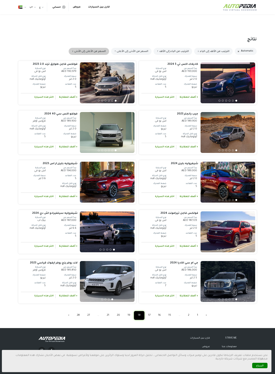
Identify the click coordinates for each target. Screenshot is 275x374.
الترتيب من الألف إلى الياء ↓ (213, 51)
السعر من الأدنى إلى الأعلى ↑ (131, 51)
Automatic (247, 51)
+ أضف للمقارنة (189, 97)
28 (78, 315)
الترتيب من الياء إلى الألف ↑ (173, 51)
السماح (260, 365)
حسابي (56, 7)
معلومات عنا (229, 346)
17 (149, 315)
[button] (236, 101)
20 (118, 315)
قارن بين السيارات (99, 7)
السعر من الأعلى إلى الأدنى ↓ (89, 51)
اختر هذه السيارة (164, 97)
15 (169, 315)
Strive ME (231, 338)
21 (108, 315)
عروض (77, 7)
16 (159, 315)
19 (129, 315)
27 (88, 315)
